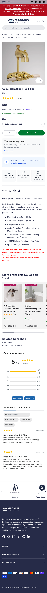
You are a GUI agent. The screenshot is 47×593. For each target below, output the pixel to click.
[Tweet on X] (10, 190)
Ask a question (17, 398)
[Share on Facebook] (14, 190)
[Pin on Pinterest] (19, 190)
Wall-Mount (7, 342)
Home (4, 34)
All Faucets (14, 34)
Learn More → (9, 151)
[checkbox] (9, 425)
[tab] (7, 198)
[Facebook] (36, 2)
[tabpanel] (23, 232)
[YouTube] (43, 2)
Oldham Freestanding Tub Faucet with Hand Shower (33, 310)
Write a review (29, 398)
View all (5, 278)
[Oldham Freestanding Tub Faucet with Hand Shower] (34, 293)
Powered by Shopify (30, 587)
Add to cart (31, 133)
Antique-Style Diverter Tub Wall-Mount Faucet (12, 309)
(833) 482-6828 (8, 2)
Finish (4, 119)
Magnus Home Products (15, 587)
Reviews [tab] (9, 407)
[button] (43, 20)
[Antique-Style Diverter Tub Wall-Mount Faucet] (13, 293)
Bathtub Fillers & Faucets (32, 34)
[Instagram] (40, 2)
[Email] (32, 2)
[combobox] (23, 27)
